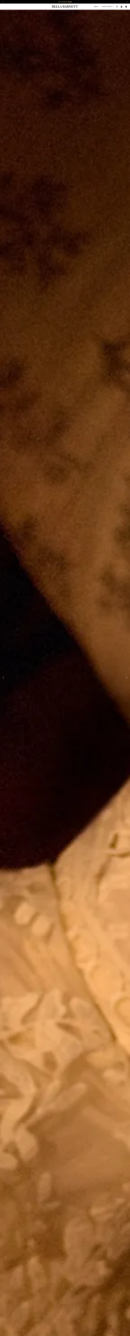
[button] (117, 6)
